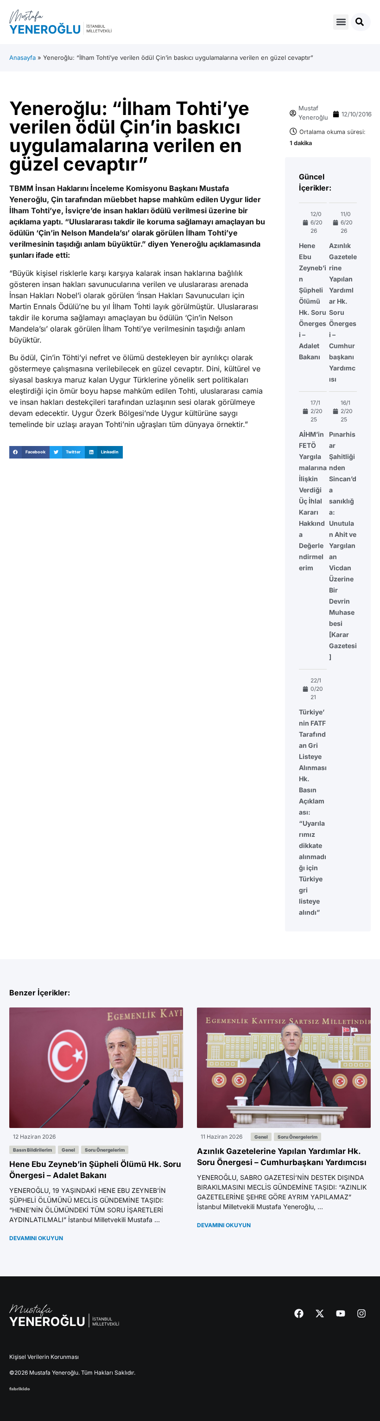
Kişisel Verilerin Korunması (44, 1356)
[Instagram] (361, 1313)
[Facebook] (299, 1313)
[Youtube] (340, 1313)
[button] (340, 22)
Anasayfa (22, 57)
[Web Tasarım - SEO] (19, 1387)
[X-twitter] (319, 1313)
